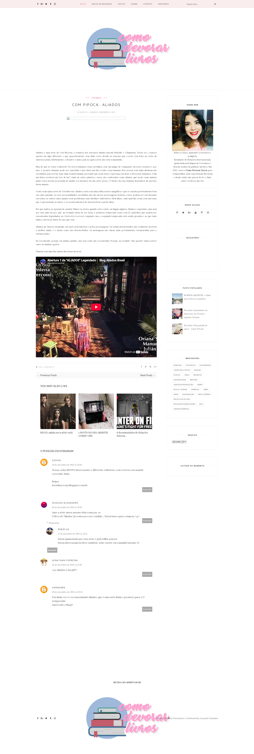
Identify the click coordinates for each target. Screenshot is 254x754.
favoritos (197, 375)
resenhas (178, 365)
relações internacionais (184, 404)
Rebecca (84, 112)
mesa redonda (180, 380)
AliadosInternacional (74, 216)
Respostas (54, 523)
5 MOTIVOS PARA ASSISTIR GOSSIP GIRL (93, 434)
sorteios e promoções (183, 385)
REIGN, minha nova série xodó (56, 432)
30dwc (200, 385)
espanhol (195, 389)
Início (83, 4)
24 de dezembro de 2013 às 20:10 (67, 464)
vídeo (186, 375)
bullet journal (180, 389)
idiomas (197, 370)
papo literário (204, 394)
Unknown (58, 587)
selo (201, 404)
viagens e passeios (181, 409)
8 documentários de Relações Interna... (132, 434)
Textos (121, 4)
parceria (193, 380)
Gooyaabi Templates (208, 718)
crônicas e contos (182, 370)
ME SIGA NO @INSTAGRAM (127, 682)
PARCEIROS (163, 4)
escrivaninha (205, 365)
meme (176, 394)
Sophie (56, 460)
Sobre (134, 4)
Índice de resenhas (102, 4)
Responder (147, 490)
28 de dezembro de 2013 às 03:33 (67, 592)
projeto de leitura (182, 399)
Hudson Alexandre (65, 502)
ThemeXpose (179, 718)
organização (188, 394)
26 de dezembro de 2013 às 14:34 (67, 507)
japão (205, 389)
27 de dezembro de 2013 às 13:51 (72, 533)
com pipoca (96, 98)
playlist (177, 375)
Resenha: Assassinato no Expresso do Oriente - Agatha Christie (196, 314)
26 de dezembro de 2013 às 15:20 (67, 564)
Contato (147, 4)
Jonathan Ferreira (65, 560)
